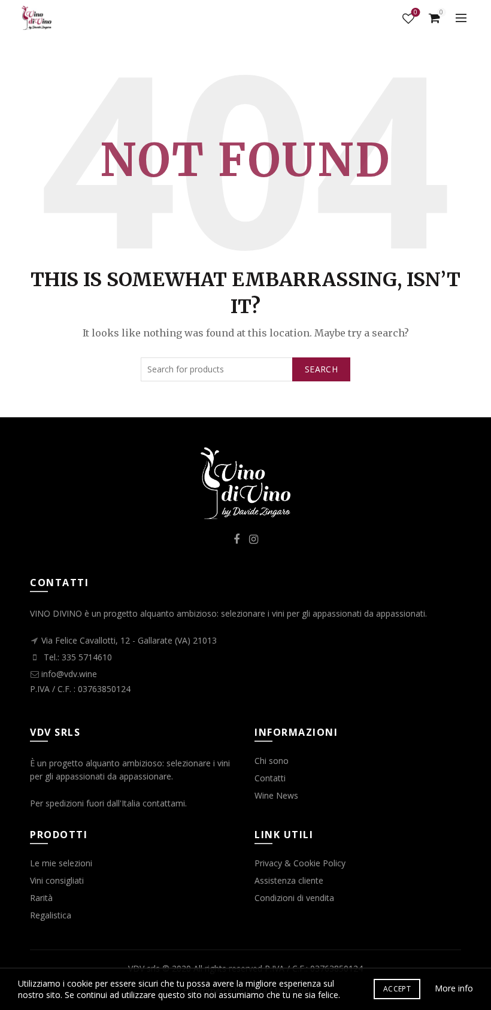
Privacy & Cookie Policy (299, 863)
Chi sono (271, 760)
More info (454, 988)
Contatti (270, 778)
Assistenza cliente (288, 880)
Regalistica (50, 915)
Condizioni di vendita (294, 897)
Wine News (276, 795)
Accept (397, 989)
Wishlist (415, 13)
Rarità (41, 897)
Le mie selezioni (61, 863)
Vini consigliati (57, 880)
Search (321, 369)
